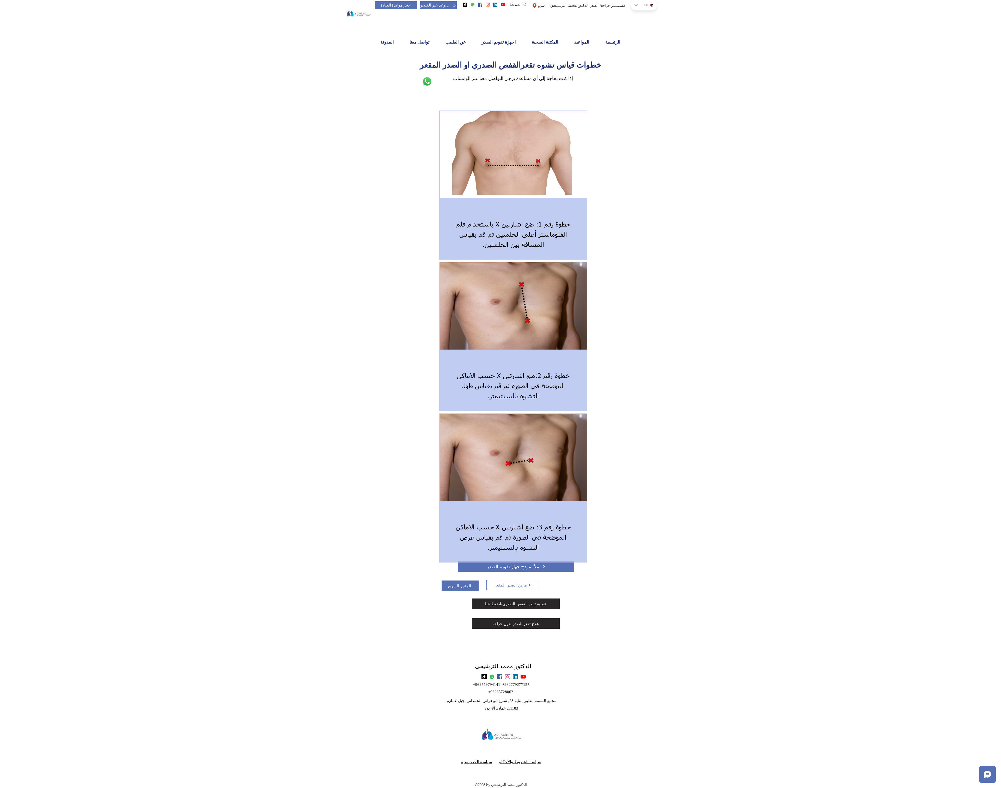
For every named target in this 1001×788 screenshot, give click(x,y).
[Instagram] (488, 5)
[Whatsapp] (473, 5)
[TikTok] (465, 5)
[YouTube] (503, 5)
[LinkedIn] (495, 5)
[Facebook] (480, 5)
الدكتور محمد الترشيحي (503, 666)
